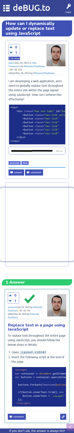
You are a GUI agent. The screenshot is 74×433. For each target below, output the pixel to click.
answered (12, 307)
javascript (14, 163)
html (25, 163)
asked (11, 63)
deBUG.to (31, 7)
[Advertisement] (37, 224)
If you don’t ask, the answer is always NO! (37, 430)
